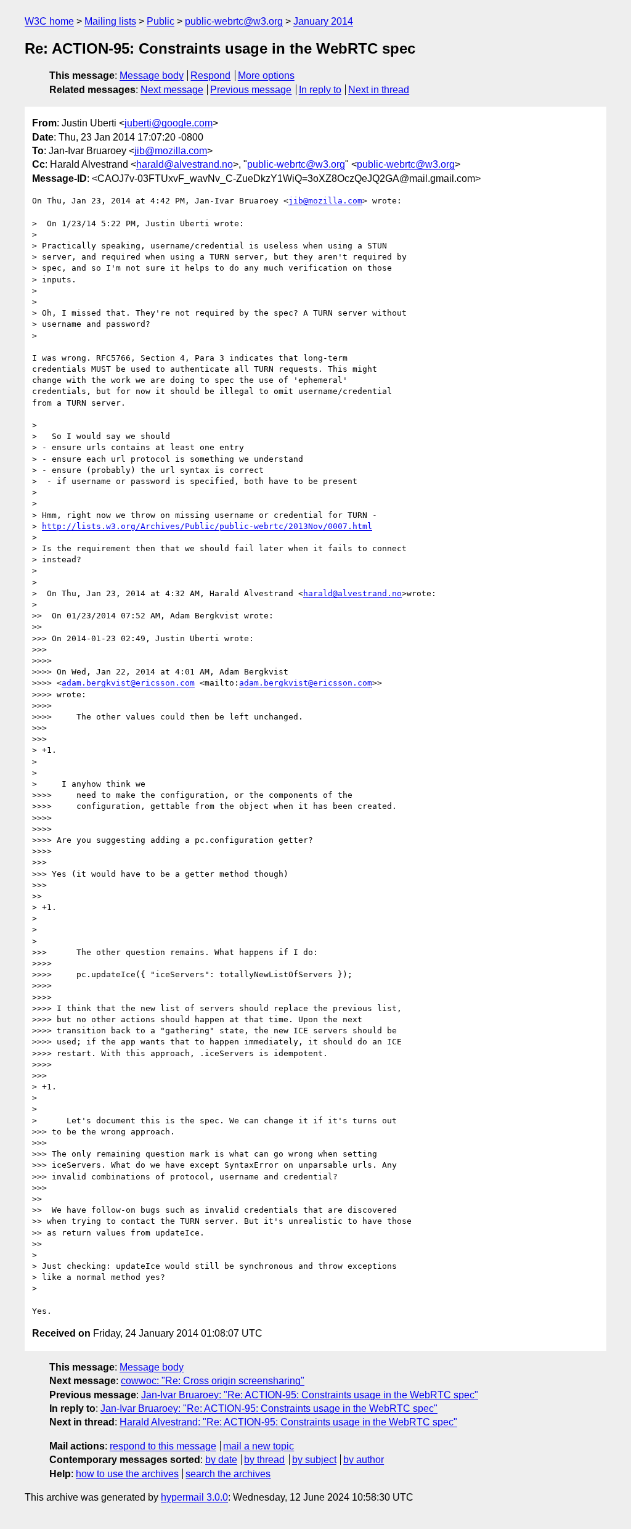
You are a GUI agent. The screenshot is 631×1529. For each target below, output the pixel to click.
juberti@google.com (168, 123)
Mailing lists (110, 21)
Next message (171, 89)
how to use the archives (127, 1474)
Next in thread (378, 89)
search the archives (228, 1474)
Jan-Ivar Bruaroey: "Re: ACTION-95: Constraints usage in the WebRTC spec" (309, 1395)
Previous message (250, 89)
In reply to (320, 89)
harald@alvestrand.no (184, 164)
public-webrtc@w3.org (234, 21)
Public (160, 21)
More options (266, 75)
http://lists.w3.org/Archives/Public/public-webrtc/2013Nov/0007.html (207, 526)
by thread (264, 1459)
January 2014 (323, 21)
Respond (210, 75)
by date (221, 1459)
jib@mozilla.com (170, 151)
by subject (314, 1459)
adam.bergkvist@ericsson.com (128, 682)
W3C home (49, 21)
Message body (152, 75)
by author (363, 1459)
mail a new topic (258, 1446)
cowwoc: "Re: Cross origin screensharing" (212, 1380)
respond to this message (163, 1446)
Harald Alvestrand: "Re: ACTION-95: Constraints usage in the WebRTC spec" (288, 1422)
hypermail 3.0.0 (194, 1497)
